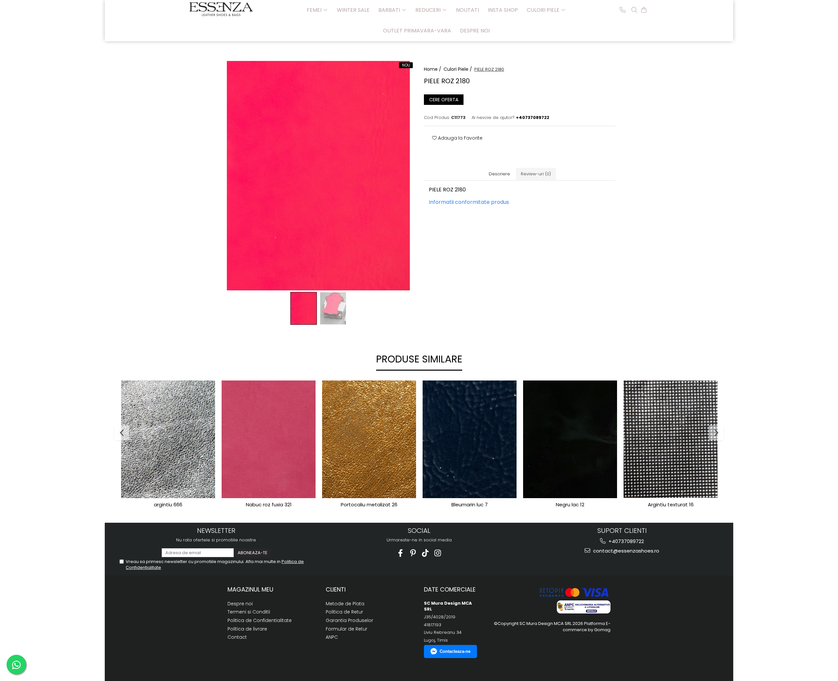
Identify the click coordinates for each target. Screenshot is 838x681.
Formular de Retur (346, 629)
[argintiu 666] (168, 439)
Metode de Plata (345, 603)
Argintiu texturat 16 (671, 504)
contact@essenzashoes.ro (625, 550)
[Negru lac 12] (570, 439)
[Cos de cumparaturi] (643, 10)
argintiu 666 (168, 504)
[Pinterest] (413, 553)
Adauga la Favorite (460, 138)
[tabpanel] (318, 175)
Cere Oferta (443, 99)
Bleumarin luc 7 (469, 504)
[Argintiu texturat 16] (671, 439)
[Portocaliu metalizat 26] (369, 439)
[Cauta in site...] (634, 10)
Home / (433, 69)
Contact (237, 637)
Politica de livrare (247, 629)
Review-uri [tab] (536, 174)
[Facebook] (400, 553)
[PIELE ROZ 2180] (318, 175)
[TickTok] (425, 553)
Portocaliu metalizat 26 (369, 504)
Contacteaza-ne (455, 651)
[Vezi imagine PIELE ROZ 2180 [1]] (333, 308)
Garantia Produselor (349, 620)
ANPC (332, 637)
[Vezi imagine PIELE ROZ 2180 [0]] (304, 308)
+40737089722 (625, 541)
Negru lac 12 (570, 504)
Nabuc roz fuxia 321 (269, 504)
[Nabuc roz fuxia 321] (269, 439)
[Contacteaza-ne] (623, 10)
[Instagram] (438, 553)
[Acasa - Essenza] (222, 9)
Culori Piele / (458, 69)
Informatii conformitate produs (469, 202)
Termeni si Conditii (249, 612)
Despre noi (475, 30)
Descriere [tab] (499, 174)
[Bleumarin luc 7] (470, 439)
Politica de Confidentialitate (260, 620)
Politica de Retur (344, 612)
